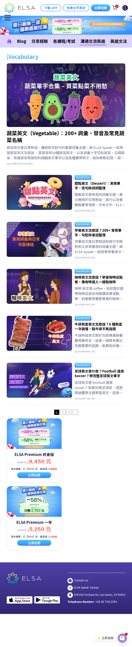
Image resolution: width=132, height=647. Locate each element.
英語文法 (118, 41)
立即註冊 (100, 7)
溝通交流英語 (92, 41)
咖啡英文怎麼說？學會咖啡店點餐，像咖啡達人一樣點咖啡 (99, 279)
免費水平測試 (76, 7)
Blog (21, 41)
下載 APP (50, 7)
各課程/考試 (64, 41)
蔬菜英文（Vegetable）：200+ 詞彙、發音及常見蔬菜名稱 (65, 136)
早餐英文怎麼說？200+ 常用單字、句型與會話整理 (98, 232)
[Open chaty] (122, 638)
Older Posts (75, 412)
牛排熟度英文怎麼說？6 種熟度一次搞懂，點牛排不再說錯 (98, 326)
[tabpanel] (34, 450)
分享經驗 (39, 41)
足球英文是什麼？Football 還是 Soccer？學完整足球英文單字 (99, 373)
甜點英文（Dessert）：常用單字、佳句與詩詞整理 (97, 185)
